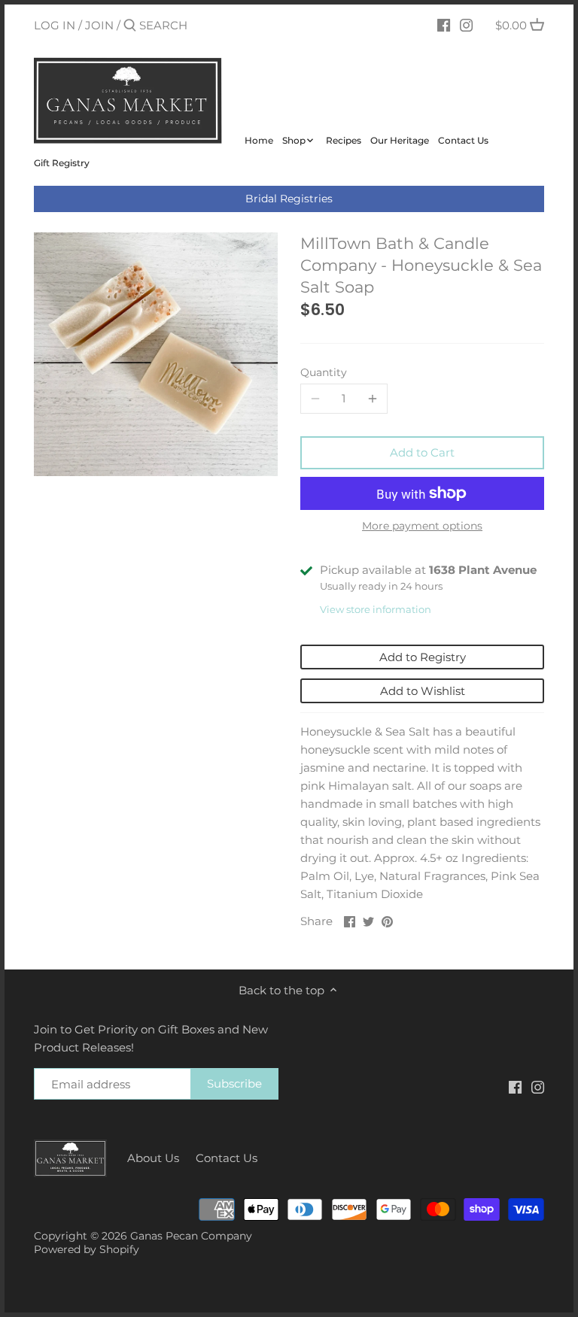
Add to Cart (422, 452)
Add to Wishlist (422, 691)
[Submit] (129, 26)
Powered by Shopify (86, 1249)
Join (99, 25)
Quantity (323, 372)
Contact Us (226, 1158)
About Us (153, 1158)
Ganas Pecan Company (191, 1236)
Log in (54, 25)
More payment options (422, 526)
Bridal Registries (289, 199)
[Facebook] (443, 25)
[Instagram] (466, 25)
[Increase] (372, 398)
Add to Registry (422, 657)
